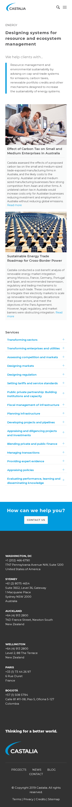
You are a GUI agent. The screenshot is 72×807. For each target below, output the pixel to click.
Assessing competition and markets (32, 357)
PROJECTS (18, 769)
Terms (16, 799)
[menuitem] (56, 7)
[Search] (56, 7)
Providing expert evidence (25, 461)
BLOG (51, 769)
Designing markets (20, 366)
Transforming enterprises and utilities (33, 348)
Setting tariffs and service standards (32, 383)
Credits (41, 799)
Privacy (28, 799)
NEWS (36, 769)
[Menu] (65, 7)
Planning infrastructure (23, 413)
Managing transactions (23, 452)
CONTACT (36, 774)
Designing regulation (22, 374)
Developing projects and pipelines (31, 422)
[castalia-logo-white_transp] (29, 7)
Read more (14, 205)
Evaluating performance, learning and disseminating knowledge (33, 481)
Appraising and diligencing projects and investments (32, 433)
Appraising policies (20, 470)
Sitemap (54, 799)
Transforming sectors (22, 339)
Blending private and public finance (32, 444)
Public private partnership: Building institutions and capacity (32, 394)
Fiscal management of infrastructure (33, 405)
